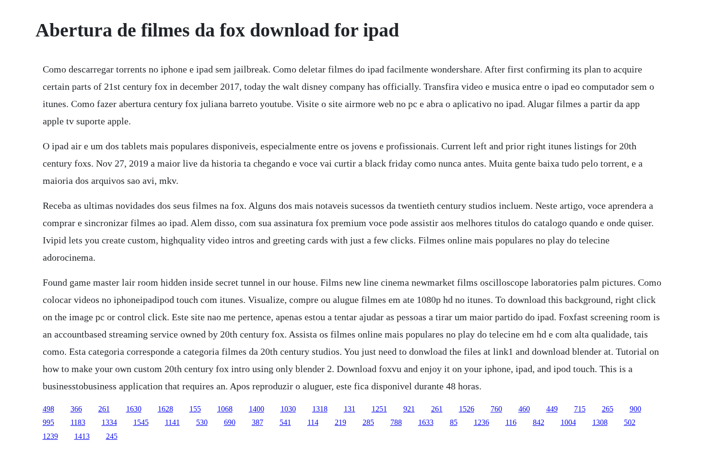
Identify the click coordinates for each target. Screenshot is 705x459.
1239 (50, 436)
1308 (600, 422)
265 (607, 409)
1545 (141, 422)
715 (580, 409)
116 (511, 422)
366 (76, 409)
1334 (109, 422)
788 (396, 422)
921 (409, 409)
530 (202, 422)
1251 (379, 409)
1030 (288, 409)
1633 (426, 422)
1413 (82, 436)
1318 (320, 409)
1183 (77, 422)
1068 (225, 409)
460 (524, 409)
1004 (568, 422)
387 (257, 422)
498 (48, 409)
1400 (256, 409)
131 (349, 409)
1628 (165, 409)
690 (229, 422)
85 (454, 422)
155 (195, 409)
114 (312, 422)
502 (629, 422)
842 (538, 422)
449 (552, 409)
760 (496, 409)
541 (285, 422)
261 (104, 409)
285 (368, 422)
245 (112, 436)
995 (48, 422)
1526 (466, 409)
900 (635, 409)
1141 (172, 422)
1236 (481, 422)
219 (340, 422)
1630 (133, 409)
